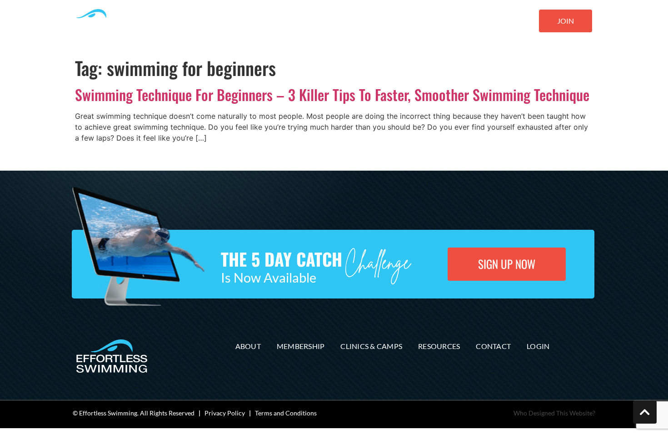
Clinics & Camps (371, 346)
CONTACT (476, 21)
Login (538, 346)
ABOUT (202, 21)
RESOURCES (424, 21)
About (248, 346)
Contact (493, 346)
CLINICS (333, 21)
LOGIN (513, 21)
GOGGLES (379, 21)
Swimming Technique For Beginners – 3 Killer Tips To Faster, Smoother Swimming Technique (332, 94)
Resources (439, 346)
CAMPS (291, 21)
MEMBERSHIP (247, 21)
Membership (301, 346)
